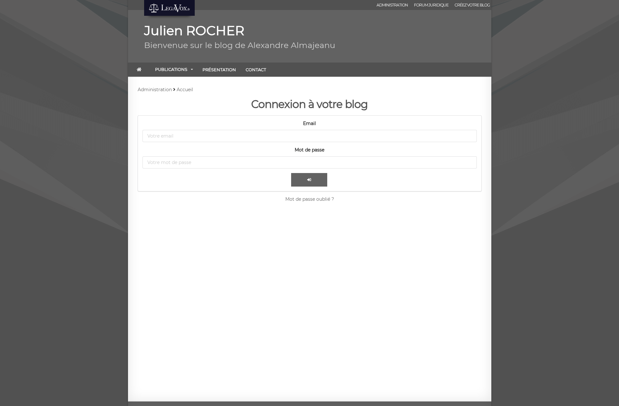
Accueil (185, 89)
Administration (392, 5)
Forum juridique (431, 5)
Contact (256, 69)
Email (309, 123)
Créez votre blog (472, 5)
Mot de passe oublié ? (309, 199)
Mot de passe (309, 150)
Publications (171, 69)
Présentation (219, 69)
